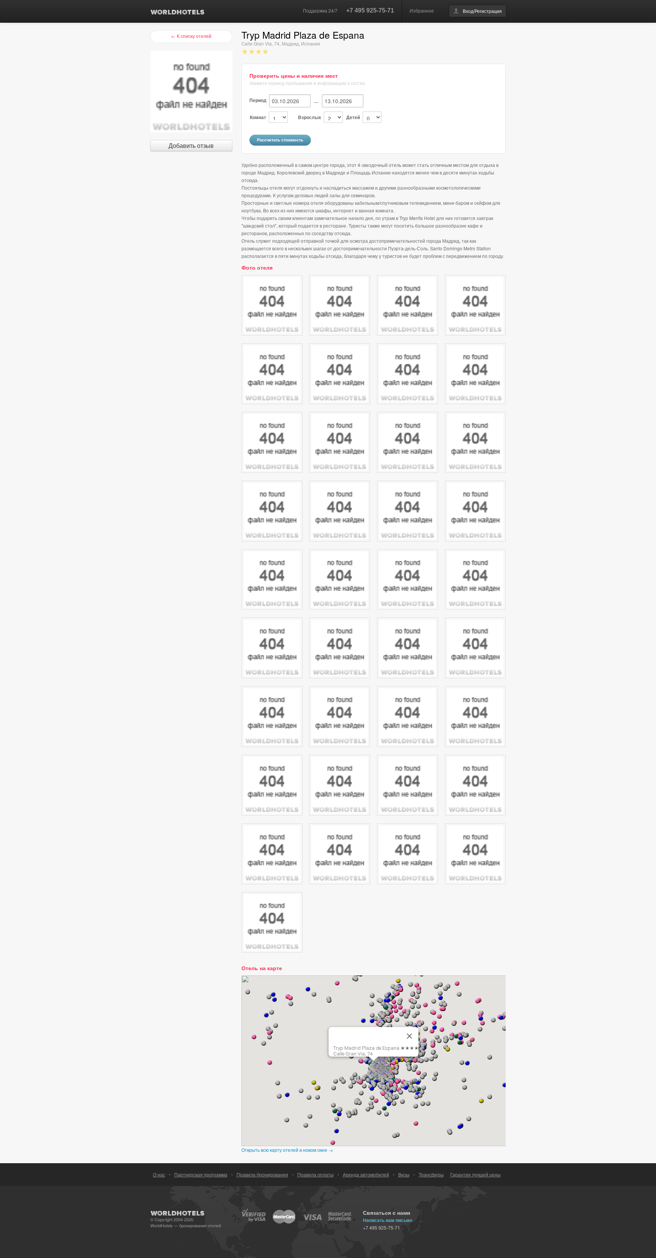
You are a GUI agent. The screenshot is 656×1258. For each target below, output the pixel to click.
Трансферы (431, 1174)
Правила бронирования (262, 1174)
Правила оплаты (315, 1174)
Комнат (258, 117)
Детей (353, 117)
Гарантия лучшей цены (475, 1174)
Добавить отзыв (191, 145)
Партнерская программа (200, 1174)
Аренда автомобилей (366, 1174)
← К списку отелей (191, 36)
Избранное (422, 10)
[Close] (410, 1036)
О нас (159, 1174)
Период (257, 100)
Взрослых (309, 117)
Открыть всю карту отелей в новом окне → (287, 1149)
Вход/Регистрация (482, 11)
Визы (404, 1174)
